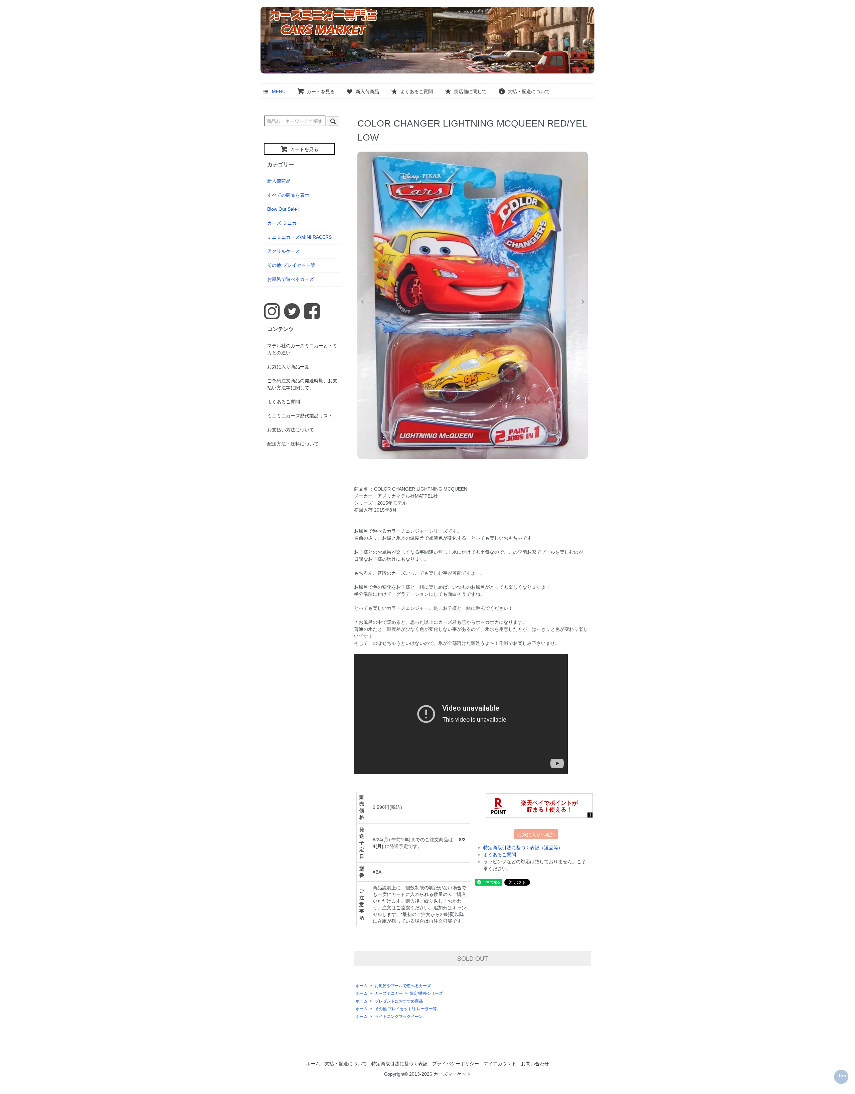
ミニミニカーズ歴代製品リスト (300, 415)
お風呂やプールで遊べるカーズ (403, 985)
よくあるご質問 (416, 91)
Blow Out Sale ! (283, 209)
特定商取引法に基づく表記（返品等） (523, 847)
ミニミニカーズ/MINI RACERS (299, 237)
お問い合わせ (535, 1063)
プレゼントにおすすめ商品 (399, 1001)
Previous (362, 301)
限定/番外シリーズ (426, 993)
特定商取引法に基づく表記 (399, 1063)
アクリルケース (283, 251)
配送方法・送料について (293, 443)
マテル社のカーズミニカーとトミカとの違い (302, 349)
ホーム (362, 985)
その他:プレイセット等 (291, 265)
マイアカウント (500, 1063)
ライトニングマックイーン (399, 1016)
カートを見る (321, 91)
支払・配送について (529, 91)
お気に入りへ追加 (536, 834)
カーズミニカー (389, 993)
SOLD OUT (472, 958)
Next (583, 301)
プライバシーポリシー (455, 1063)
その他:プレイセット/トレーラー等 (406, 1009)
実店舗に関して (470, 91)
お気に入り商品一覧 (288, 366)
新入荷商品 (367, 91)
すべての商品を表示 (288, 195)
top (842, 1075)
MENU (279, 91)
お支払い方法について (290, 429)
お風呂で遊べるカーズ (290, 279)
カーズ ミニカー (284, 223)
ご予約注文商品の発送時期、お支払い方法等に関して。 (302, 384)
